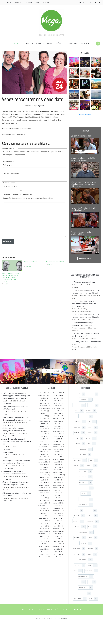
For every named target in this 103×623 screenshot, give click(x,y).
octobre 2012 (43, 546)
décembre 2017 (57, 485)
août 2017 (58, 490)
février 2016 (57, 508)
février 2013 (57, 541)
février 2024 (43, 403)
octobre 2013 (57, 531)
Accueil (17, 43)
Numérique (77, 521)
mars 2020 (57, 454)
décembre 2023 (43, 405)
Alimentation (85, 399)
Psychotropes (78, 549)
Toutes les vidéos (85, 258)
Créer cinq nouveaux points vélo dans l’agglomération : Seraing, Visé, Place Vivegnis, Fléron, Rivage (16, 395)
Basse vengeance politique (84, 282)
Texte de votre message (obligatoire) (17, 194)
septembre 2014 (43, 521)
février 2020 (43, 457)
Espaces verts (85, 482)
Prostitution (85, 543)
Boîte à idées (8, 452)
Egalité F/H (85, 455)
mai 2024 (6, 284)
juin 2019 (57, 464)
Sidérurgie (79, 565)
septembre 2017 (43, 490)
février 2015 (43, 516)
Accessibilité (78, 394)
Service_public (85, 560)
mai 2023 (43, 413)
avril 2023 (57, 413)
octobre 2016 (57, 503)
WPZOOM (64, 619)
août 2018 (43, 477)
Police (92, 527)
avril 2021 (43, 441)
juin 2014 (57, 521)
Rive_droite (79, 554)
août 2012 (43, 549)
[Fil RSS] (83, 3)
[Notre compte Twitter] (95, 3)
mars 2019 (57, 467)
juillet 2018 (57, 477)
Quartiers (27, 2)
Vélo (92, 598)
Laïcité (78, 510)
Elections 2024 (70, 43)
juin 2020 (57, 452)
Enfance (91, 466)
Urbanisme (85, 593)
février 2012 (43, 554)
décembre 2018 (43, 472)
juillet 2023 (43, 411)
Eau (91, 444)
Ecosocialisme (85, 449)
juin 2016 (57, 505)
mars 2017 (43, 498)
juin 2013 (57, 536)
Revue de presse (8, 500)
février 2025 (43, 393)
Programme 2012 (9, 436)
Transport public (85, 587)
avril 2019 (44, 467)
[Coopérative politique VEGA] (51, 20)
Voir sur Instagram (85, 114)
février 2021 (57, 441)
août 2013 (57, 533)
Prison (92, 538)
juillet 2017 (43, 493)
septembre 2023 (57, 408)
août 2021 (43, 436)
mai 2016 (43, 508)
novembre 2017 (43, 487)
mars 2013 (43, 541)
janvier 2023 (43, 418)
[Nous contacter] (79, 3)
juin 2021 (43, 439)
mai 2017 (43, 495)
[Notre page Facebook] (99, 3)
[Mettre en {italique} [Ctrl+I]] (7, 205)
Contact (46, 2)
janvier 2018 (43, 485)
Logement (91, 510)
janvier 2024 (57, 403)
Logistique (78, 515)
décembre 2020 (57, 444)
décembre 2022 (57, 418)
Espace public (85, 477)
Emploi (92, 460)
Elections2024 (79, 460)
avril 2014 (58, 523)
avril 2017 (58, 495)
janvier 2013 (43, 544)
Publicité (92, 549)
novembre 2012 (57, 544)
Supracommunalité (85, 576)
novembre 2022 (43, 421)
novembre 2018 (57, 472)
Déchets (80, 444)
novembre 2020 (43, 446)
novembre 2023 (57, 405)
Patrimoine (79, 527)
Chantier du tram (85, 416)
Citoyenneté (79, 427)
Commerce (79, 433)
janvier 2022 (57, 429)
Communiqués (8, 425)
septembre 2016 (43, 505)
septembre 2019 (43, 462)
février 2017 (57, 498)
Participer (85, 43)
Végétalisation (79, 598)
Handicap (85, 493)
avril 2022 (43, 426)
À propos (6, 2)
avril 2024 (43, 400)
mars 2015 (57, 513)
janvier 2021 (43, 444)
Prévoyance (79, 538)
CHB (92, 421)
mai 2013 (43, 539)
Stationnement (90, 571)
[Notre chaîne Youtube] (87, 3)
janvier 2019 (57, 470)
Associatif (92, 405)
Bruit (78, 410)
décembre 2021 (43, 431)
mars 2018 (43, 482)
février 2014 (57, 526)
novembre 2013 (43, 531)
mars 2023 (43, 416)
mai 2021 (57, 439)
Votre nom (7, 165)
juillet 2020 (43, 452)
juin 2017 (57, 493)
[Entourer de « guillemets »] (15, 205)
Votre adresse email (11, 173)
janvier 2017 (43, 500)
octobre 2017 (57, 487)
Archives (16, 2)
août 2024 (57, 395)
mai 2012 (43, 551)
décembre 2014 (43, 518)
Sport (77, 571)
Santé (92, 554)
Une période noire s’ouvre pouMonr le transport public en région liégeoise (84, 303)
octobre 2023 (43, 408)
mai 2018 (57, 480)
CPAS (79, 438)
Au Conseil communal (44, 43)
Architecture (78, 405)
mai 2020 (43, 454)
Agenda (37, 2)
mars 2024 (57, 400)
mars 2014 (43, 526)
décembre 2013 (57, 528)
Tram (91, 582)
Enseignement (85, 471)
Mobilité (92, 515)
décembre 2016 (57, 500)
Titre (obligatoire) (10, 186)
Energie (78, 466)
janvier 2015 (57, 516)
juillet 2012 (57, 549)
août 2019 (57, 462)
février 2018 (57, 482)
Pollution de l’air (85, 532)
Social (91, 565)
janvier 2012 (57, 554)
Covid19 (92, 433)
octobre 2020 (57, 446)
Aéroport (92, 394)
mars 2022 (57, 426)
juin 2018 (43, 480)
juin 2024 (43, 398)
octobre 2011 (58, 557)
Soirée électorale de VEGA (55, 262)
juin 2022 (43, 423)
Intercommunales (85, 504)
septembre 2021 (57, 434)
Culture (90, 438)
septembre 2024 (43, 395)
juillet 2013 (43, 536)
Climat (92, 427)
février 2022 (43, 429)
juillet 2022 (57, 421)
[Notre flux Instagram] (91, 3)
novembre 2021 (57, 431)
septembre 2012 (57, 546)
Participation (92, 521)
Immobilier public (85, 499)
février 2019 (43, 470)
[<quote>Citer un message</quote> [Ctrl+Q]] (12, 205)
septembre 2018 (57, 475)
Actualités (27, 43)
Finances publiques (85, 488)
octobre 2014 (58, 518)
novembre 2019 (43, 459)
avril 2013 (58, 539)
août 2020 (57, 449)
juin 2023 (57, 411)
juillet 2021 (57, 436)
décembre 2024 (57, 393)
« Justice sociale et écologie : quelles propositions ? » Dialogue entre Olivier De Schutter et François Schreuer (11, 277)
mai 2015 (43, 513)
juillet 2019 (43, 464)
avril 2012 (58, 551)
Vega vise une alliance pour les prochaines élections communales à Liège (17, 441)
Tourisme (79, 582)
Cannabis (90, 410)
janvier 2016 (43, 510)
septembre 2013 (43, 533)
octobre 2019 (57, 459)
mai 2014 (43, 523)
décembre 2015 (57, 510)
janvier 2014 (43, 528)
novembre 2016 (43, 503)
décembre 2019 (57, 457)
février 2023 (57, 416)
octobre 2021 (43, 434)
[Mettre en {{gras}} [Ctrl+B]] (4, 205)
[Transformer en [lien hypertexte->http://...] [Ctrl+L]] (10, 205)
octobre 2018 (43, 475)
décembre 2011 (43, 557)
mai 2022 (57, 423)
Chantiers (79, 421)
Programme (7, 403)
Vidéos (58, 43)
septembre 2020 (43, 449)
